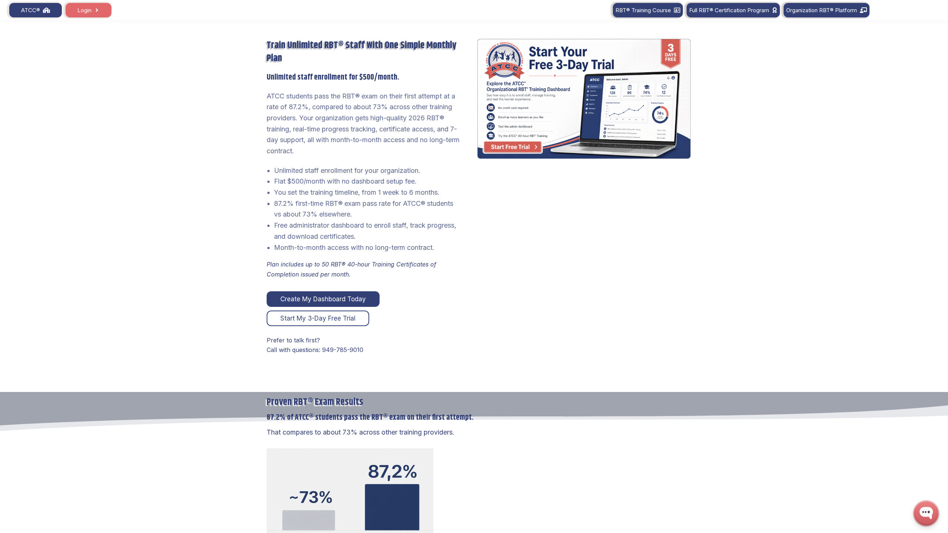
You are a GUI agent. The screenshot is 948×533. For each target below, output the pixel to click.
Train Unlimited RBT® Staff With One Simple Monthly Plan (362, 52)
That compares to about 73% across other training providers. (360, 432)
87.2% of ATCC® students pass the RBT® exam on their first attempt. (370, 417)
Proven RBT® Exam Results (315, 402)
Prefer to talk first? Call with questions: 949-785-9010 (315, 344)
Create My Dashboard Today (323, 299)
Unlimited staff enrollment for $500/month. (333, 77)
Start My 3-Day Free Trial (318, 318)
